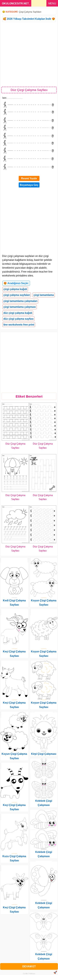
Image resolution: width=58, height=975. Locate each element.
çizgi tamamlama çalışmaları (20, 301)
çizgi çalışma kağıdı (15, 289)
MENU (52, 3)
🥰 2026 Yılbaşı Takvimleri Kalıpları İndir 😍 (29, 18)
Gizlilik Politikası (29, 974)
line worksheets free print (18, 324)
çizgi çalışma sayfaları (16, 295)
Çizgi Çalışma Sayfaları (30, 11)
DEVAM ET (29, 966)
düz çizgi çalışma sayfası (18, 318)
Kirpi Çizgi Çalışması (43, 753)
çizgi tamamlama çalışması (19, 306)
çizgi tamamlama (44, 295)
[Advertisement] (29, 54)
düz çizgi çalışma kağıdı (17, 313)
